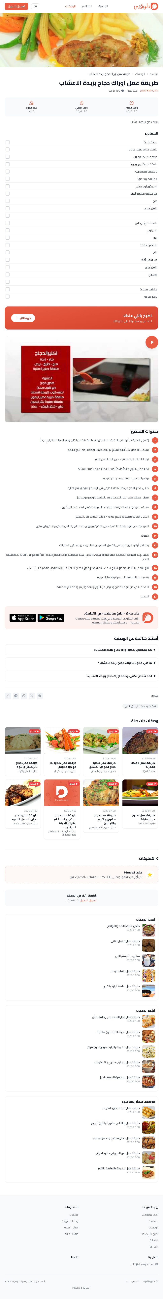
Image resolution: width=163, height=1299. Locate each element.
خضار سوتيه (150, 296)
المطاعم (87, 6)
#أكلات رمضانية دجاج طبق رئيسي (140, 706)
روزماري (137, 156)
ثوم (149, 230)
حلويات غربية (71, 1233)
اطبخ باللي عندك (149, 1233)
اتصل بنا (154, 1246)
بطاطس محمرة (148, 289)
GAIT (88, 1287)
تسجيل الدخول (16, 6)
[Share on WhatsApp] (24, 696)
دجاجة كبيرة (150, 142)
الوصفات (70, 6)
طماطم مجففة (148, 245)
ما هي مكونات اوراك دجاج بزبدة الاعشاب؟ (125, 663)
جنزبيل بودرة (135, 149)
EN (35, 6)
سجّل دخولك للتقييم (149, 90)
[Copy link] (8, 696)
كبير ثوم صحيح (144, 186)
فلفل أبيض (151, 267)
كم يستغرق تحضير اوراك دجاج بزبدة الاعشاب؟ (123, 650)
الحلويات (73, 1214)
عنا (126, 1281)
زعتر (137, 171)
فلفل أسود (151, 208)
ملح (155, 201)
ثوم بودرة (136, 164)
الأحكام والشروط (150, 1281)
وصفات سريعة (70, 1221)
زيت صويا (142, 178)
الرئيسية (103, 6)
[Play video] (81, 379)
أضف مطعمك (150, 1214)
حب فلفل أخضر (149, 259)
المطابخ (154, 1240)
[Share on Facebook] (40, 696)
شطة (134, 193)
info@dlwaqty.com (142, 1264)
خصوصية (135, 1281)
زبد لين (138, 223)
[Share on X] (32, 696)
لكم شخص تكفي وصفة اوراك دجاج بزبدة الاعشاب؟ (119, 676)
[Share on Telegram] (16, 696)
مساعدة (153, 1221)
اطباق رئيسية (71, 1227)
